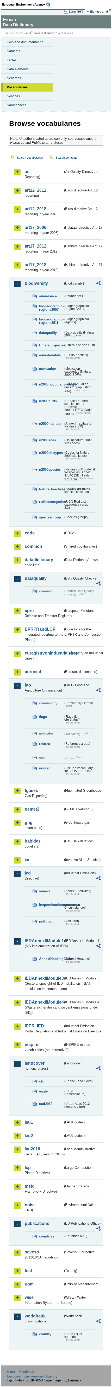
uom (29, 1284)
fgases (31, 790)
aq (27, 171)
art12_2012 (35, 190)
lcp (28, 1167)
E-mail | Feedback (20, 1372)
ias (27, 860)
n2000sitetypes (51, 453)
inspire (31, 1044)
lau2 (29, 1135)
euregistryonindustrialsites (44, 653)
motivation (47, 369)
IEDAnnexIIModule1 (44, 941)
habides (33, 841)
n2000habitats (50, 424)
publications (37, 1223)
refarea (44, 744)
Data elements (18, 69)
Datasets (13, 51)
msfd (30, 1186)
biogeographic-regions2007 (51, 308)
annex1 (45, 891)
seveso (32, 1252)
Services (13, 96)
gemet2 (32, 809)
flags (43, 717)
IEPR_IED (34, 1026)
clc (41, 1081)
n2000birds (48, 401)
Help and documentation (25, 42)
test (28, 1270)
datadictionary (39, 560)
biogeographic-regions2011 (51, 321)
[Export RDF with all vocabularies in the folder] (98, 284)
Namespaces (17, 105)
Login (72, 11)
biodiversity (36, 283)
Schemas (14, 78)
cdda (30, 533)
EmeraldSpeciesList (51, 345)
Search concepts (66, 157)
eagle (43, 1091)
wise (29, 1297)
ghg (29, 822)
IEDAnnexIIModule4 (44, 1002)
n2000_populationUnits (51, 384)
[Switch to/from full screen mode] (81, 11)
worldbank (35, 1316)
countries (46, 1236)
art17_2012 (35, 246)
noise (30, 1205)
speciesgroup (50, 517)
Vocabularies (17, 87)
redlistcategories (51, 502)
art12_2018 (35, 209)
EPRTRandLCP (40, 629)
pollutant (46, 921)
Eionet (27, 32)
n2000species (50, 469)
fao (28, 685)
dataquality (48, 333)
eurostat (33, 671)
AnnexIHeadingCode (51, 959)
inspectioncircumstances (51, 905)
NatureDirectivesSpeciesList (51, 489)
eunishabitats (50, 355)
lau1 (29, 1122)
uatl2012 (45, 1104)
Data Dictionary (44, 32)
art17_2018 (35, 264)
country (45, 1334)
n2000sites (47, 440)
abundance (48, 296)
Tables (12, 60)
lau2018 (32, 1149)
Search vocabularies (30, 157)
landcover (35, 1063)
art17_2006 (35, 227)
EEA (27, 4)
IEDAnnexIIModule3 (44, 978)
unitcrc (44, 768)
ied (28, 873)
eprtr (29, 610)
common (33, 546)
